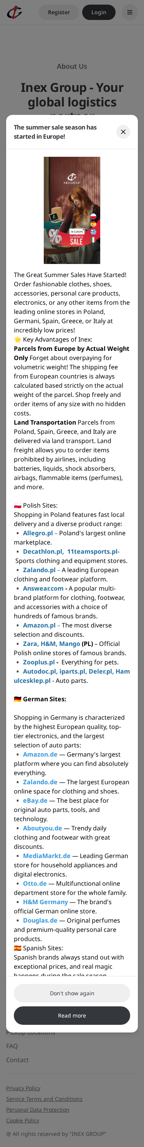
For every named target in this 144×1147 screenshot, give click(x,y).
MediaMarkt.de (47, 856)
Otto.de (35, 883)
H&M (48, 643)
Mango (70, 643)
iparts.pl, (73, 671)
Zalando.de (40, 782)
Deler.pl (100, 671)
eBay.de (35, 800)
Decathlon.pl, (44, 551)
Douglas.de (40, 920)
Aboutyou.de (42, 828)
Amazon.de (40, 754)
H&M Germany (45, 902)
